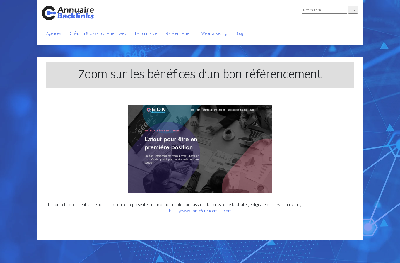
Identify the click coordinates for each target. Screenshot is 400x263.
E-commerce (146, 33)
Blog (239, 33)
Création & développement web (98, 33)
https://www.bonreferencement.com (200, 210)
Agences (53, 33)
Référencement (179, 33)
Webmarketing (214, 33)
